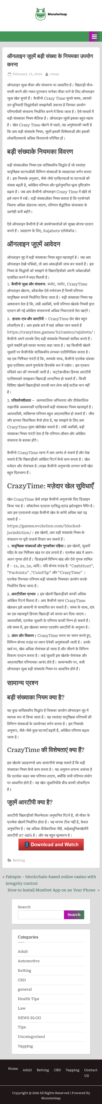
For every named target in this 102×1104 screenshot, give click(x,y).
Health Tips (28, 999)
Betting (19, 860)
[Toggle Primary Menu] (94, 36)
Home (13, 1068)
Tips (22, 1027)
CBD (22, 980)
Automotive (29, 961)
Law (22, 1008)
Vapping (25, 1046)
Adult (23, 951)
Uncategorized (31, 1037)
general (25, 989)
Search (24, 907)
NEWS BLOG (29, 1018)
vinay (54, 74)
